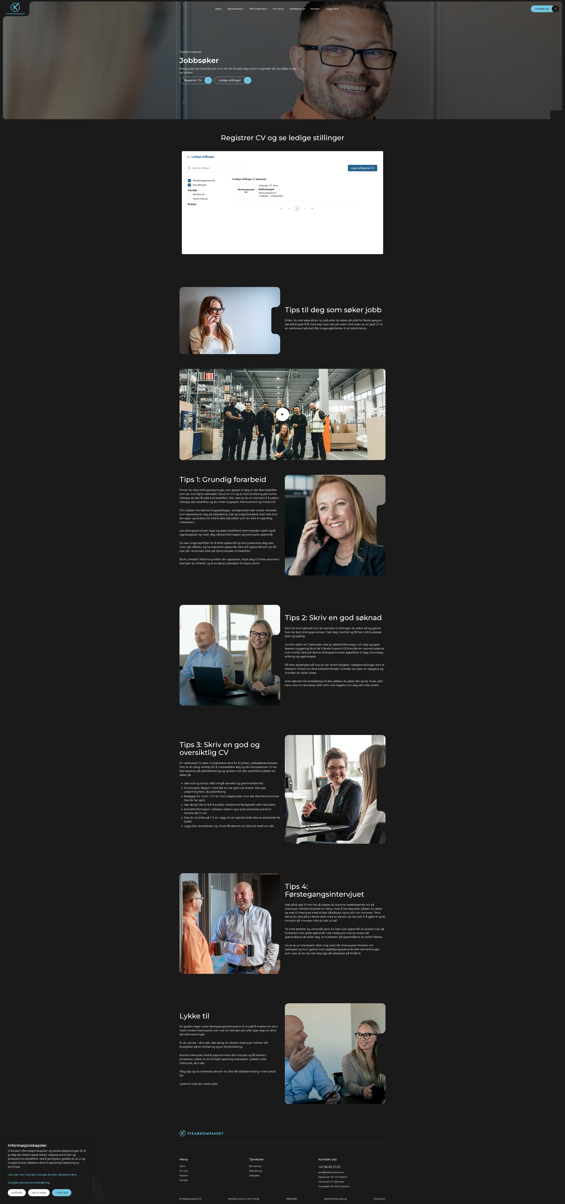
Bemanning (234, 8)
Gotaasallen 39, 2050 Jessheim (334, 1186)
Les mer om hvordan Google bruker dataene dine (42, 1174)
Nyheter (315, 8)
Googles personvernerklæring (29, 1182)
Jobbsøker (295, 8)
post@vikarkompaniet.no (331, 1172)
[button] (236, 8)
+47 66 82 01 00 (329, 1167)
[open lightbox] (282, 414)
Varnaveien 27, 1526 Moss (331, 1181)
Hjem (218, 8)
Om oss (277, 8)
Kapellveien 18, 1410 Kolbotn (332, 1177)
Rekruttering (257, 8)
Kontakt (184, 1180)
